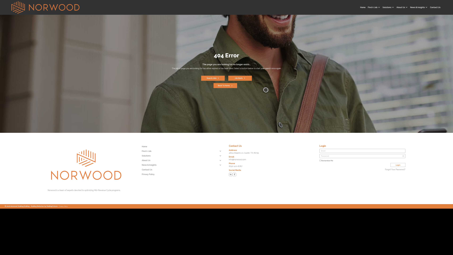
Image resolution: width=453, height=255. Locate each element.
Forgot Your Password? (395, 169)
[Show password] (403, 156)
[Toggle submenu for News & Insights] (426, 7)
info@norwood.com (237, 159)
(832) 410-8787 (235, 166)
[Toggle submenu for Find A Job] (379, 7)
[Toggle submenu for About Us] (406, 7)
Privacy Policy (63, 206)
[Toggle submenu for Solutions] (393, 7)
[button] (213, 78)
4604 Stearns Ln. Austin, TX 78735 (244, 153)
